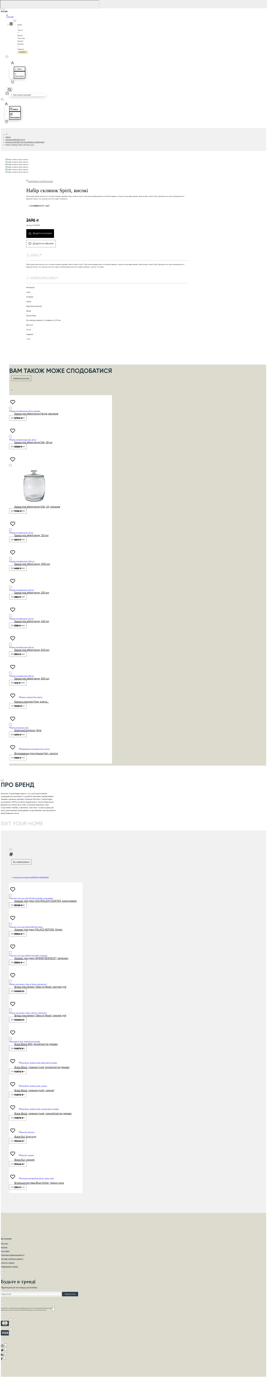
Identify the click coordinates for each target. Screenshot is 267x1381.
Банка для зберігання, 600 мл (31, 650)
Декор (8, 137)
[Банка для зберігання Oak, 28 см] (22, 439)
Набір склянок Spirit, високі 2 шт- (20, 145)
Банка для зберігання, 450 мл (31, 621)
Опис (35, 254)
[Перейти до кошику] (7, 95)
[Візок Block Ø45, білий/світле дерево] (24, 1041)
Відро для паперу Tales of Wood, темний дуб (40, 1015)
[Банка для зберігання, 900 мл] (21, 676)
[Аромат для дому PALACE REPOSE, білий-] (26, 927)
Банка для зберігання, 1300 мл (32, 564)
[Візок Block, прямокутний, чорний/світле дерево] (39, 1109)
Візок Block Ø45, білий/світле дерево (36, 1044)
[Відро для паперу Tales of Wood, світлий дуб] (27, 984)
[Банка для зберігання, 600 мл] (21, 647)
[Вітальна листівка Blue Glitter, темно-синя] (36, 1178)
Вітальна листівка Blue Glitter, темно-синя (39, 1183)
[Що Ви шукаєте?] (9, 89)
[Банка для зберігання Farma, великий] (24, 411)
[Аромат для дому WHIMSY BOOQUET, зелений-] (28, 955)
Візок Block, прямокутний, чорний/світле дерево (43, 1113)
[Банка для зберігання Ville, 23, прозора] (34, 486)
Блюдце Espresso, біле (27, 730)
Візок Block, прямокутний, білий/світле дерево (41, 1067)
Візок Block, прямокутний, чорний (34, 1090)
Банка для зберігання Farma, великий (36, 413)
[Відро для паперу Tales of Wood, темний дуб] (28, 1013)
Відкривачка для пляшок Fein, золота (36, 753)
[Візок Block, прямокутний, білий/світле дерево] (38, 1063)
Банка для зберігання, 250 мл (31, 592)
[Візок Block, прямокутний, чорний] (33, 1086)
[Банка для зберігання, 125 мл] (21, 533)
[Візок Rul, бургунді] (26, 1132)
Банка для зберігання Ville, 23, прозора (37, 506)
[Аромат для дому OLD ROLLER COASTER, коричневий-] (31, 898)
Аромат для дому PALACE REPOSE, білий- (38, 929)
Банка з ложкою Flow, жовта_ (31, 701)
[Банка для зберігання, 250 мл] (21, 590)
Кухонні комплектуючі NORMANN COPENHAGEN (24, 142)
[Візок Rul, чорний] (26, 1155)
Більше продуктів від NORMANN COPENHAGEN (31, 877)
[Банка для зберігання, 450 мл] (21, 618)
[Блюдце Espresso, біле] (18, 727)
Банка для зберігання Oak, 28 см (33, 442)
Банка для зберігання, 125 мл (31, 535)
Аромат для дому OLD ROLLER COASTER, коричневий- (45, 901)
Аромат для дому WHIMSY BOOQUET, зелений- (41, 958)
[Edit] (14, 21)
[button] (40, 233)
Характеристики (43, 277)
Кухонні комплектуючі (15, 140)
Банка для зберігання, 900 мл (31, 678)
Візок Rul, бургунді (25, 1136)
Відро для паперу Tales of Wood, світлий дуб (40, 987)
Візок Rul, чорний (24, 1159)
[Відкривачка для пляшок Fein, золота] (34, 749)
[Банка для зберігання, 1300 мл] (21, 561)
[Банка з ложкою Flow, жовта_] (31, 697)
